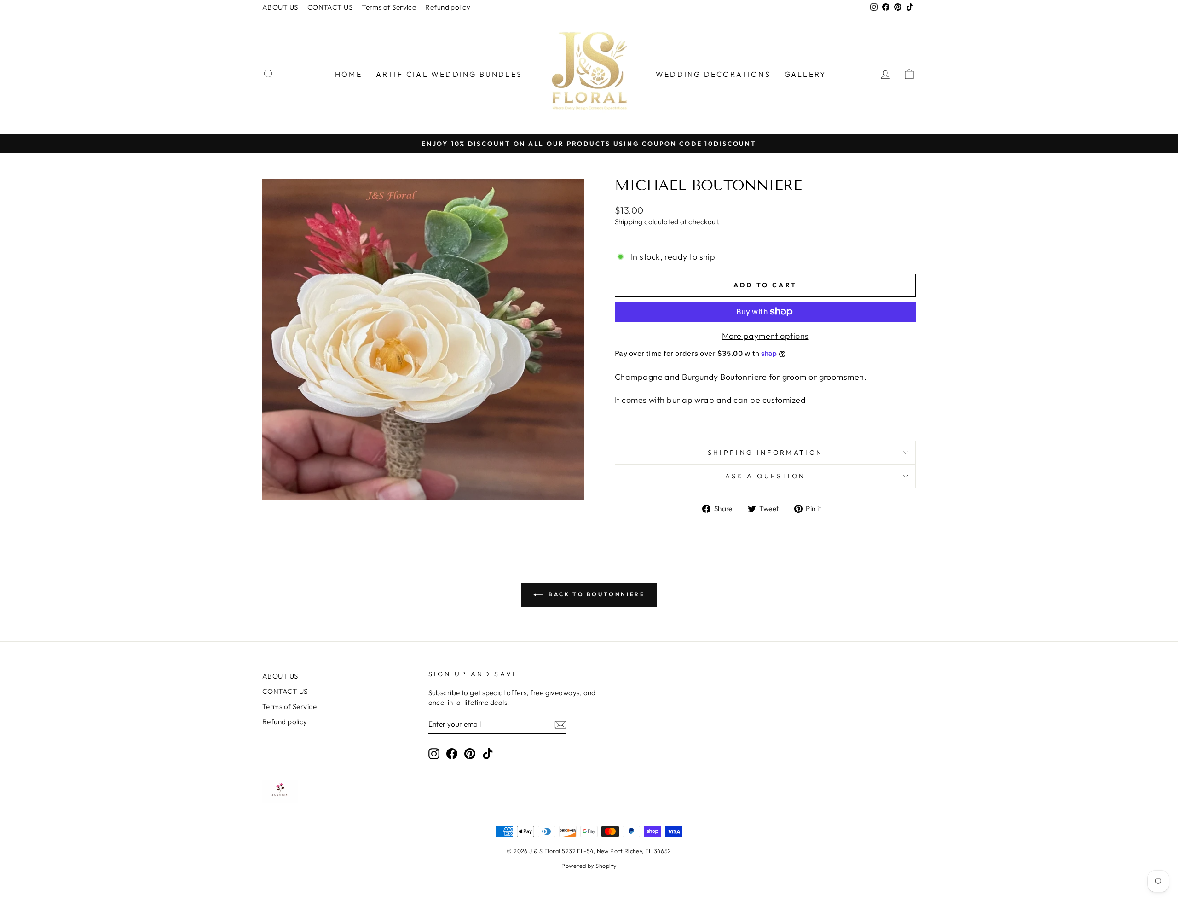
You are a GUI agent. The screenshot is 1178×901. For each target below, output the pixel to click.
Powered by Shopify (588, 865)
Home (348, 74)
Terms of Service (389, 7)
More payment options (765, 336)
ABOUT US (280, 7)
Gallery (805, 74)
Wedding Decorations (713, 74)
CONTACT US (330, 7)
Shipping (629, 221)
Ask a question (765, 476)
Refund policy (447, 7)
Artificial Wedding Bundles (449, 74)
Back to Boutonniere (595, 594)
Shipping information (765, 452)
